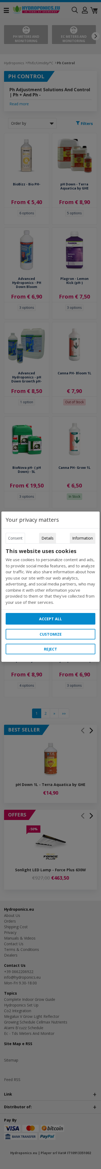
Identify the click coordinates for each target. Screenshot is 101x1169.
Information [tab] (82, 538)
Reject (50, 649)
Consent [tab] (15, 538)
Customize (51, 634)
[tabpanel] (51, 576)
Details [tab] (47, 538)
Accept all (50, 618)
